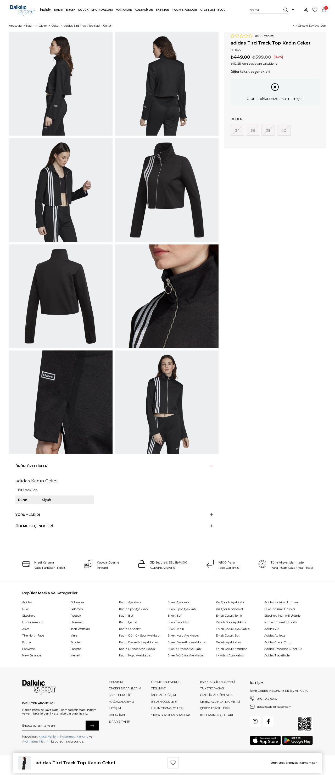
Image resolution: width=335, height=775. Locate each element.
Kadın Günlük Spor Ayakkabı (139, 635)
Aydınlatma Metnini (36, 741)
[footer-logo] (39, 687)
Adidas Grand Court (278, 642)
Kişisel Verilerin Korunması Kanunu (63, 736)
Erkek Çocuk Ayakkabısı (233, 629)
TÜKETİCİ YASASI (212, 688)
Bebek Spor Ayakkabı (231, 622)
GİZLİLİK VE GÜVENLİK (216, 695)
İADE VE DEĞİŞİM (163, 695)
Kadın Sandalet (130, 629)
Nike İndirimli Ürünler (279, 609)
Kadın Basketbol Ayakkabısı (138, 642)
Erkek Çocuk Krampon (232, 649)
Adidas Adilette (274, 635)
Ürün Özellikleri (31, 466)
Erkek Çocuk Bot (227, 635)
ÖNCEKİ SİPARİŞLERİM (125, 688)
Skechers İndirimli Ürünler (283, 615)
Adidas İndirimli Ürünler (281, 602)
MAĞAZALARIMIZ (121, 702)
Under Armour (32, 622)
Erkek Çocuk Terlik (229, 615)
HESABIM (116, 682)
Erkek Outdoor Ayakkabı (185, 649)
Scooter (76, 642)
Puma (26, 642)
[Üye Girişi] (306, 10)
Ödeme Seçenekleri (34, 526)
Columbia (77, 602)
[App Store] (265, 740)
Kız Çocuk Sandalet (229, 609)
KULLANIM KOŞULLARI (216, 715)
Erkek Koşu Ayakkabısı (183, 635)
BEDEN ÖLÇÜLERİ (164, 702)
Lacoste (76, 649)
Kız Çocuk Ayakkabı (230, 602)
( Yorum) (267, 36)
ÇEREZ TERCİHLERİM (215, 708)
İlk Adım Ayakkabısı (230, 655)
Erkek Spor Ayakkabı (182, 609)
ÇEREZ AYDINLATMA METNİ (220, 702)
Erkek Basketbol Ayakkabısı (187, 642)
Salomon (77, 609)
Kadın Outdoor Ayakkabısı (137, 649)
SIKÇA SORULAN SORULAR (170, 715)
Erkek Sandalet (178, 622)
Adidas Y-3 (271, 629)
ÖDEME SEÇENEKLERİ (166, 682)
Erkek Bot (174, 615)
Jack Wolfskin (80, 629)
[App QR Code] (305, 724)
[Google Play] (297, 740)
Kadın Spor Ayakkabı (133, 609)
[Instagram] (255, 721)
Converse (28, 649)
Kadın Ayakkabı (130, 602)
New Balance (31, 655)
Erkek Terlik (176, 629)
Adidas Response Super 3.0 (283, 649)
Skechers (28, 615)
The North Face (33, 635)
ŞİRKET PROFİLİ (120, 695)
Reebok (76, 615)
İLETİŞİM (115, 708)
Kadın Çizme (128, 622)
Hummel (77, 622)
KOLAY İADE (117, 715)
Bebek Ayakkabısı (228, 642)
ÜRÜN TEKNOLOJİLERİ (167, 708)
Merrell (75, 655)
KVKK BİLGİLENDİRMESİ (217, 682)
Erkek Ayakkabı (178, 602)
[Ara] (285, 10)
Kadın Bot (126, 615)
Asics (25, 629)
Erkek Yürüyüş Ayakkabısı (186, 655)
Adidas (27, 602)
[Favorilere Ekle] (173, 762)
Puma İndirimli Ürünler (280, 622)
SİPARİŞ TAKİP (119, 721)
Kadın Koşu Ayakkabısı (135, 655)
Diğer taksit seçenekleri (250, 72)
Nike (25, 609)
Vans (74, 635)
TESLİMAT (158, 688)
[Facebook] (268, 721)
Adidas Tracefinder (277, 655)
